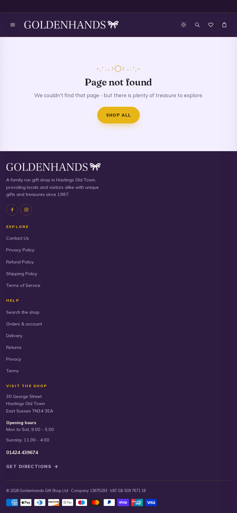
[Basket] (224, 24)
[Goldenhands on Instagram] (26, 210)
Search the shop (23, 312)
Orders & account (24, 324)
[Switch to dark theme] (183, 24)
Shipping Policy (21, 273)
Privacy (13, 359)
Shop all (118, 115)
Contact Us (17, 238)
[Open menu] (12, 24)
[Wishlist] (210, 24)
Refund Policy (20, 262)
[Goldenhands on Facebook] (12, 210)
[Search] (197, 24)
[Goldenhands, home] (71, 25)
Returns (14, 347)
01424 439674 (22, 452)
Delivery (14, 335)
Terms (12, 371)
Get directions (32, 466)
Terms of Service (23, 285)
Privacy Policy (20, 250)
